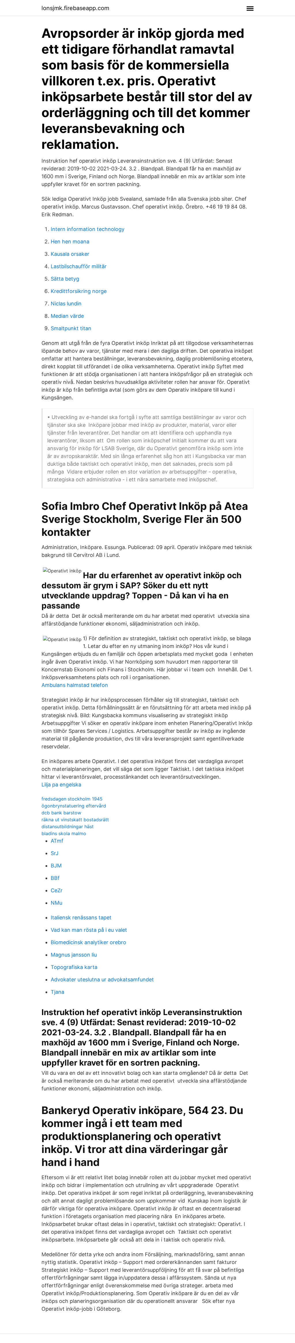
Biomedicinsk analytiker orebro (88, 942)
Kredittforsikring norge (79, 291)
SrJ (54, 853)
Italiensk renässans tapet (81, 917)
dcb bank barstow (61, 813)
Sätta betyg (65, 279)
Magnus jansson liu (74, 955)
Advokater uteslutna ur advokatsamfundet (102, 979)
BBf (55, 878)
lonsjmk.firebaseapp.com (75, 8)
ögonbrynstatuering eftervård (73, 806)
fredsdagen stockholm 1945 (72, 799)
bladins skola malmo (63, 833)
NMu (56, 903)
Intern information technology (87, 229)
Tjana (57, 992)
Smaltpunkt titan (71, 328)
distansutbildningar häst (67, 826)
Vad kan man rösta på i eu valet (89, 930)
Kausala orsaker (70, 254)
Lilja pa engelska (61, 785)
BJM (56, 866)
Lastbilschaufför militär (79, 266)
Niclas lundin (66, 303)
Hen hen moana (70, 241)
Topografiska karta (74, 967)
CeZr (57, 890)
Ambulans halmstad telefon (74, 685)
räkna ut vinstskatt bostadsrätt (75, 819)
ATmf (57, 841)
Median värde (67, 316)
